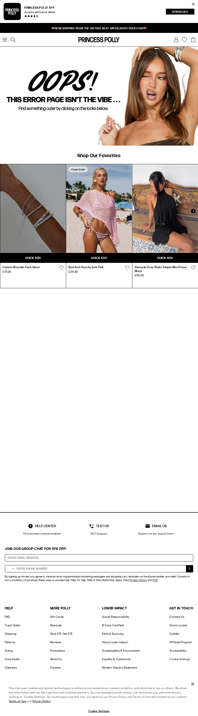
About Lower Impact (115, 642)
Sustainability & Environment (121, 650)
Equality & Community (116, 659)
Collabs (175, 633)
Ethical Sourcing (113, 633)
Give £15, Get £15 (61, 633)
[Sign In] (176, 40)
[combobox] (10, 568)
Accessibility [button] (178, 650)
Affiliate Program (181, 642)
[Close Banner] (193, 4)
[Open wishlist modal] (61, 268)
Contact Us (177, 617)
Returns (10, 642)
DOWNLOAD (183, 12)
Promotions (57, 650)
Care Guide (12, 659)
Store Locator (178, 625)
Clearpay (11, 667)
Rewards (56, 625)
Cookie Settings (180, 659)
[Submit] (189, 568)
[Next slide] (193, 211)
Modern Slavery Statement (119, 667)
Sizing (9, 650)
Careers (55, 667)
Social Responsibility (115, 617)
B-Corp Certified (113, 625)
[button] (193, 40)
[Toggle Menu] (5, 40)
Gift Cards (57, 617)
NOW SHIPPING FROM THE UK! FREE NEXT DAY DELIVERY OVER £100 (99, 28)
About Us (56, 659)
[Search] (13, 40)
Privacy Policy (138, 580)
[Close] (192, 684)
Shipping (10, 633)
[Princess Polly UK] (99, 39)
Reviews (56, 642)
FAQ (7, 617)
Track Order (13, 625)
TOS (154, 580)
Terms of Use (17, 701)
